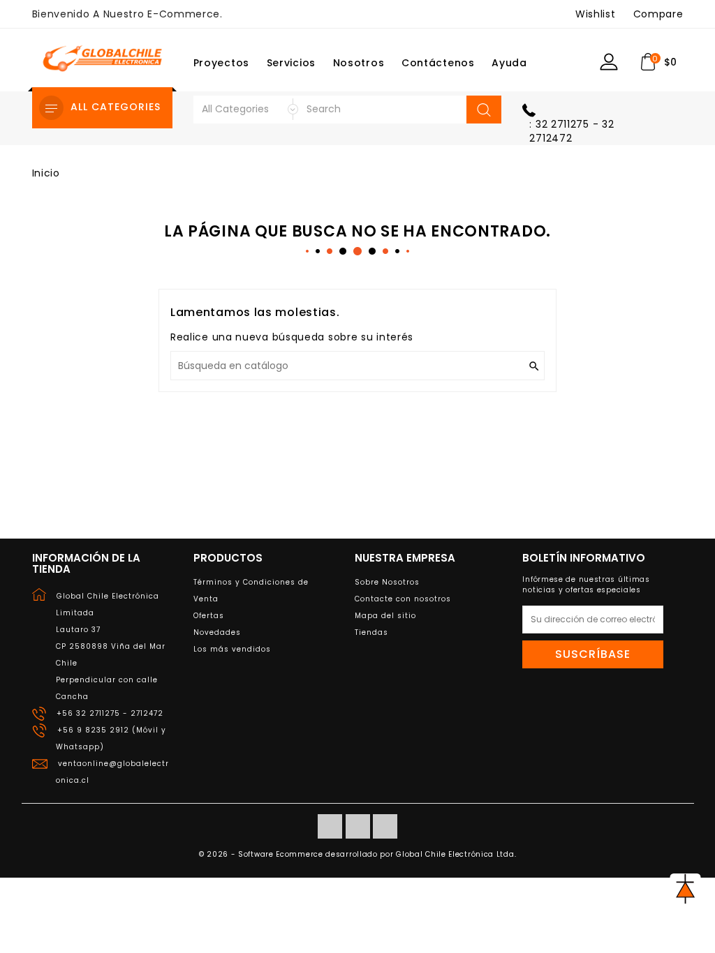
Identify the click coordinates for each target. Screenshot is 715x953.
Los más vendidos (232, 649)
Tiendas (371, 632)
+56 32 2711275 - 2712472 (110, 713)
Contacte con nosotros (403, 599)
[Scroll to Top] (685, 888)
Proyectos (221, 63)
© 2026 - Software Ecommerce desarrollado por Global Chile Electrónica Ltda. (358, 854)
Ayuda (509, 63)
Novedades (217, 632)
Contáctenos (438, 63)
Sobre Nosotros (387, 582)
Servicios (291, 63)
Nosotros (359, 63)
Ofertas (208, 615)
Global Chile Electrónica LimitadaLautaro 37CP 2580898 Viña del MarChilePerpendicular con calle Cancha (110, 646)
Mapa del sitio (385, 615)
